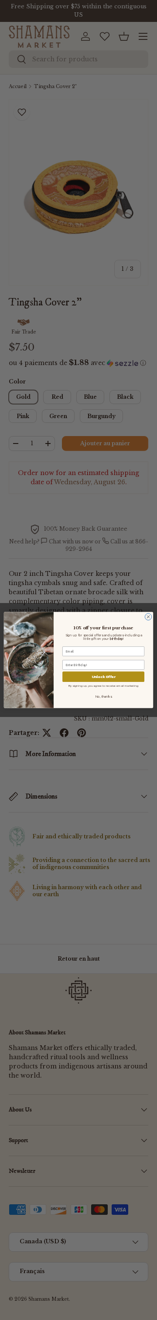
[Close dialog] (148, 617)
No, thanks (103, 697)
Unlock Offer (104, 677)
